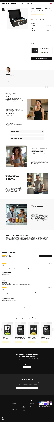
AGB (12, 402)
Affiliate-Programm (33, 406)
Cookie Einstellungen (15, 409)
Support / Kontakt (24, 405)
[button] (28, 307)
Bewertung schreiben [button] (45, 256)
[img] (4, 263)
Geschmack (33, 23)
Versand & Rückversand (23, 407)
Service (32, 3)
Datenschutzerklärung (15, 405)
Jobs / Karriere (23, 410)
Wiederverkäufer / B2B (24, 409)
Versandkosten (38, 55)
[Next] (52, 329)
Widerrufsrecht (14, 406)
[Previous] (1, 329)
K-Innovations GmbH (5, 401)
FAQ (21, 403)
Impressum (14, 403)
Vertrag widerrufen (15, 408)
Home (22, 3)
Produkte (26, 3)
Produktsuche (32, 403)
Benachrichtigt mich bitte (42, 58)
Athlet (47, 48)
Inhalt (32, 28)
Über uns (22, 402)
